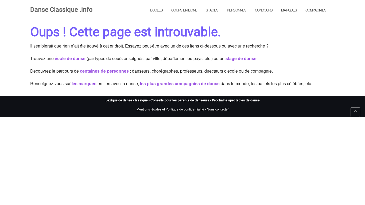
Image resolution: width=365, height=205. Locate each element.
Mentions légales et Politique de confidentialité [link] (170, 109)
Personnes (236, 10)
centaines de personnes (104, 71)
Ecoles (156, 10)
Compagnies (315, 10)
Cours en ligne (184, 10)
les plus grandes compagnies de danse (180, 83)
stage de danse (241, 58)
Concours (264, 10)
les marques (84, 83)
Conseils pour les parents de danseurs (179, 100)
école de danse (70, 58)
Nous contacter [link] (218, 109)
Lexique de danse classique (127, 100)
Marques (289, 10)
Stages (212, 10)
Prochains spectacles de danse (236, 100)
